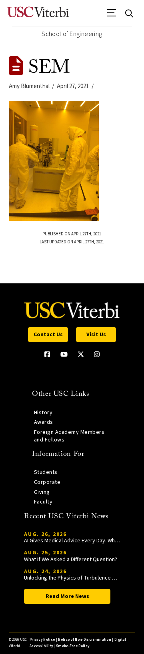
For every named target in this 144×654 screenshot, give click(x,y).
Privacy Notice (42, 639)
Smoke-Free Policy (72, 646)
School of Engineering (72, 34)
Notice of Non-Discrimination (84, 639)
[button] (111, 16)
